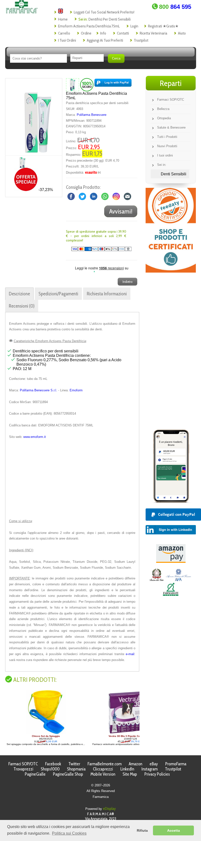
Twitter (74, 763)
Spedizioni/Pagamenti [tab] (58, 294)
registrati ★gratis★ (163, 26)
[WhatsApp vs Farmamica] (105, 196)
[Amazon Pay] (171, 561)
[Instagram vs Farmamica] (116, 196)
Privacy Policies (157, 774)
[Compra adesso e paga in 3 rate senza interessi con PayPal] (171, 502)
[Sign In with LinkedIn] (171, 533)
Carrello (64, 33)
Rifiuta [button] (142, 830)
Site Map (130, 774)
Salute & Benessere (171, 127)
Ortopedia (164, 118)
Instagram (149, 768)
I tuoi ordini (67, 40)
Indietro (127, 282)
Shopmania (76, 768)
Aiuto (182, 33)
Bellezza (163, 109)
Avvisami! (120, 211)
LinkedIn (127, 768)
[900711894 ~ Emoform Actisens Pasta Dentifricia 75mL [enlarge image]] (72, 85)
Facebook (53, 763)
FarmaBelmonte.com (105, 763)
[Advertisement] (72, 479)
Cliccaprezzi (103, 768)
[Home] (21, 12)
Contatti (123, 33)
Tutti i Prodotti (167, 137)
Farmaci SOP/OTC (170, 99)
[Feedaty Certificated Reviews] (171, 271)
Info (103, 33)
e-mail (130, 654)
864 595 (175, 6)
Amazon (135, 763)
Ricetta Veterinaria (153, 33)
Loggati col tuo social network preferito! (104, 12)
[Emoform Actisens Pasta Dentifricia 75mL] (37, 116)
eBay (154, 763)
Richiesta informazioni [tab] (107, 294)
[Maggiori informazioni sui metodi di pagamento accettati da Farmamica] (99, 250)
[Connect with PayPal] (113, 85)
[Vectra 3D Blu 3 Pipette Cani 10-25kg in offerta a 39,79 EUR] (48, 733)
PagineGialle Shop (68, 774)
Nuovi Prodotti (167, 146)
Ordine (86, 33)
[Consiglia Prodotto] (127, 196)
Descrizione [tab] (19, 294)
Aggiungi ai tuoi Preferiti (105, 40)
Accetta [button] (173, 830)
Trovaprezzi (23, 768)
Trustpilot (141, 40)
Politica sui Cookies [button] (69, 833)
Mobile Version (102, 774)
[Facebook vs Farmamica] (71, 196)
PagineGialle (35, 774)
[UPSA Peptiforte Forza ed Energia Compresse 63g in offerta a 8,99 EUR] (130, 733)
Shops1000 (50, 768)
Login (134, 26)
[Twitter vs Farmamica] (82, 196)
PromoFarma (175, 763)
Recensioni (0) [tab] (22, 306)
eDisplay (109, 808)
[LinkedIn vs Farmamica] (93, 196)
